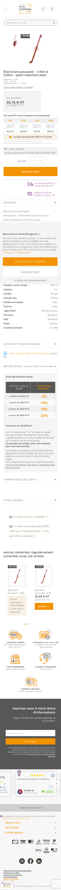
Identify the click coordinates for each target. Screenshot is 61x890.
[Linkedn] (39, 861)
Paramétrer (30, 272)
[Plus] (41, 160)
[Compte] (43, 8)
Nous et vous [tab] (12, 823)
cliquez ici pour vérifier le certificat (16, 818)
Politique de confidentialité (16, 252)
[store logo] (25, 9)
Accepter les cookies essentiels (30, 280)
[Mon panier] (53, 9)
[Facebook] (30, 861)
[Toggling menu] (5, 9)
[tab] (30, 202)
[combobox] (30, 23)
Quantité (21, 161)
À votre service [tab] (14, 833)
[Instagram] (22, 861)
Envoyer (30, 741)
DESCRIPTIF (10, 202)
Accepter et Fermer (30, 261)
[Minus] (31, 160)
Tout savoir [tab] (12, 828)
